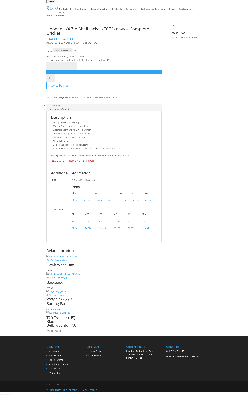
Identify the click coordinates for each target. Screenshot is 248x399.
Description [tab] (55, 105)
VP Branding (54, 373)
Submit (51, 1)
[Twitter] (200, 384)
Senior (75, 187)
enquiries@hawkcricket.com (186, 356)
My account (54, 351)
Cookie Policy (94, 355)
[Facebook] (190, 384)
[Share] (7, 394)
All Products (75, 97)
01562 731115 (177, 351)
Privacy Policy (94, 351)
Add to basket (59, 85)
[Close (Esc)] (10, 394)
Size (50, 51)
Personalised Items (108, 97)
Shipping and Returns (59, 364)
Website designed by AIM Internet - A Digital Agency (71, 389)
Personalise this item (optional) (65, 56)
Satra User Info (56, 359)
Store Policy (54, 368)
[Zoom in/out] (1, 394)
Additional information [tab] (60, 109)
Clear (74, 50)
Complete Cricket (90, 97)
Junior (75, 207)
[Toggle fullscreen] (4, 394)
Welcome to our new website (184, 37)
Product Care (55, 355)
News (173, 25)
